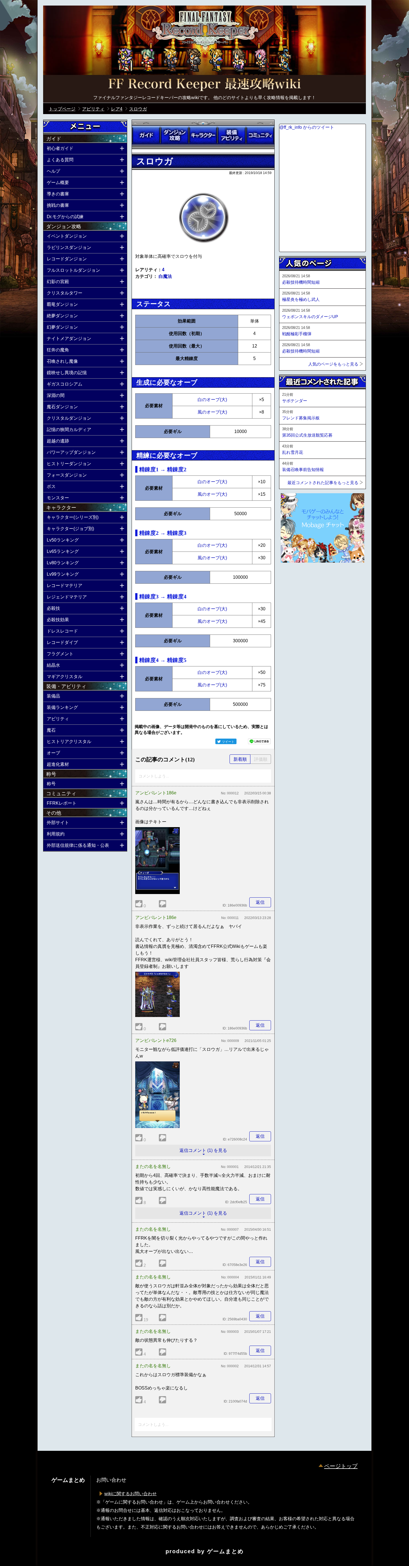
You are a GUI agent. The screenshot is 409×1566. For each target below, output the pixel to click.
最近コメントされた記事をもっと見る (322, 482)
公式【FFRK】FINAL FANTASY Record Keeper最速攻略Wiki (204, 85)
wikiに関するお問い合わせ (130, 1493)
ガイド (146, 135)
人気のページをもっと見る (333, 364)
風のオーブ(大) (212, 412)
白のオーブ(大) (212, 399)
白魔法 (165, 276)
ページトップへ (293, 578)
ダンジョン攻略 (174, 135)
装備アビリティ (231, 135)
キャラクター (203, 135)
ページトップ (341, 1466)
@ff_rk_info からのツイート (306, 127)
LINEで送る (259, 741)
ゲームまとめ (225, 1551)
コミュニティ (260, 135)
